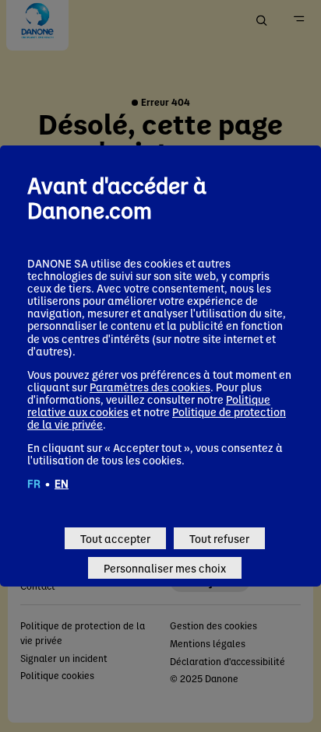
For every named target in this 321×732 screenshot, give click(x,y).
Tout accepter (115, 538)
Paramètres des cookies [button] (150, 386)
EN (62, 483)
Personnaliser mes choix (165, 568)
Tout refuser (219, 538)
